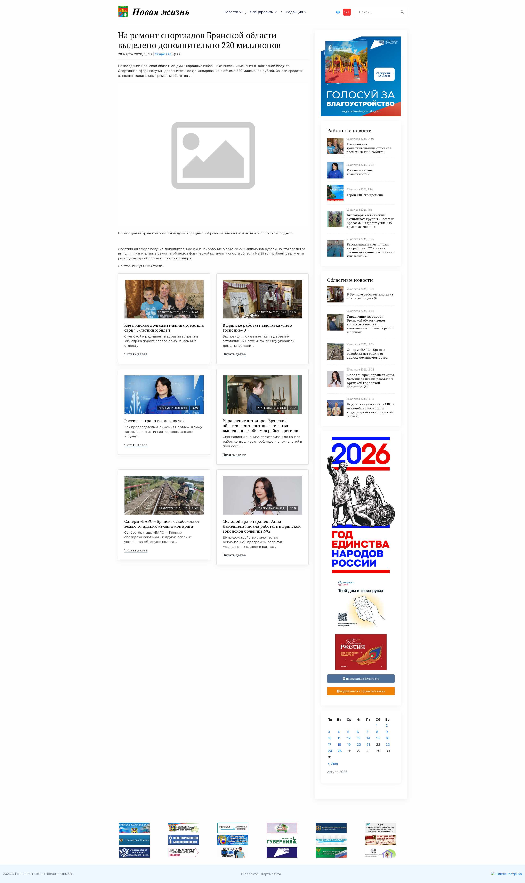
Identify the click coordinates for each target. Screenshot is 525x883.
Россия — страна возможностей (154, 420)
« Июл (333, 763)
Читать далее (135, 353)
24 (330, 751)
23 (388, 744)
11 (339, 738)
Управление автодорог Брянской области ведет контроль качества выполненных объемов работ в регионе (261, 425)
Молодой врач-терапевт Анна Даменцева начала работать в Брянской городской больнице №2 (262, 526)
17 (329, 744)
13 (358, 738)
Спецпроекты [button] (262, 12)
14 (368, 738)
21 (368, 744)
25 (340, 751)
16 (387, 738)
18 (339, 744)
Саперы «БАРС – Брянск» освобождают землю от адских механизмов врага (162, 523)
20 (359, 744)
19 (349, 744)
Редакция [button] (294, 12)
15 (378, 738)
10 (329, 738)
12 (349, 738)
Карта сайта (271, 874)
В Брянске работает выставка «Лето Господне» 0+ (257, 327)
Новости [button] (231, 12)
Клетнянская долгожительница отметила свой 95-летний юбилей (164, 327)
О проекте (249, 874)
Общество (163, 54)
